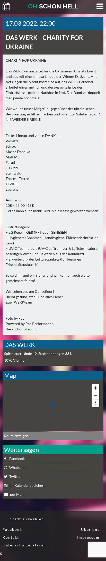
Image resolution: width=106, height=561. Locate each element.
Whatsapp (17, 467)
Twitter (15, 476)
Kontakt (11, 537)
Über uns (90, 529)
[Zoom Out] (95, 396)
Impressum (88, 537)
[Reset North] (95, 403)
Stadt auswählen (27, 519)
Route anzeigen (16, 436)
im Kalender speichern (28, 485)
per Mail (16, 494)
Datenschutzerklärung (23, 549)
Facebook (17, 458)
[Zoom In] (95, 388)
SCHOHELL (53, 6)
